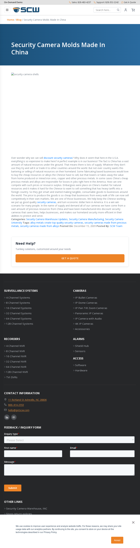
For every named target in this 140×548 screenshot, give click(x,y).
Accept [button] (117, 540)
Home (10, 19)
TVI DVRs (11, 377)
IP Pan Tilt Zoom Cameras (91, 308)
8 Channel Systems (18, 302)
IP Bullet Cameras (86, 297)
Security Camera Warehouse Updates (47, 219)
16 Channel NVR (16, 356)
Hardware (81, 370)
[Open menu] (7, 10)
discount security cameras (58, 157)
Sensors (80, 351)
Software (80, 365)
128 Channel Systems (19, 323)
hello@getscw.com (18, 410)
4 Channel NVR (15, 345)
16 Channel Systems (19, 308)
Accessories (82, 329)
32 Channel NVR (16, 361)
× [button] (133, 521)
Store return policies (19, 513)
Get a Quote (70, 258)
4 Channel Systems (18, 297)
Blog (19, 19)
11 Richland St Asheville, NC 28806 (27, 399)
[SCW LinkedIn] (7, 417)
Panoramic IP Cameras (89, 313)
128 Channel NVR (17, 372)
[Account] (125, 10)
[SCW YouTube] (14, 417)
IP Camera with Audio (88, 318)
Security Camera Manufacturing (86, 219)
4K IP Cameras (84, 323)
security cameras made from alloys (39, 226)
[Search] (118, 10)
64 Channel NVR (16, 366)
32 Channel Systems (19, 313)
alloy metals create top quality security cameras (56, 222)
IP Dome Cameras (86, 302)
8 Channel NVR (15, 351)
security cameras (46, 202)
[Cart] (133, 10)
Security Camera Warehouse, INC (26, 508)
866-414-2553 (16, 404)
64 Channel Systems (19, 318)
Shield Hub (82, 345)
